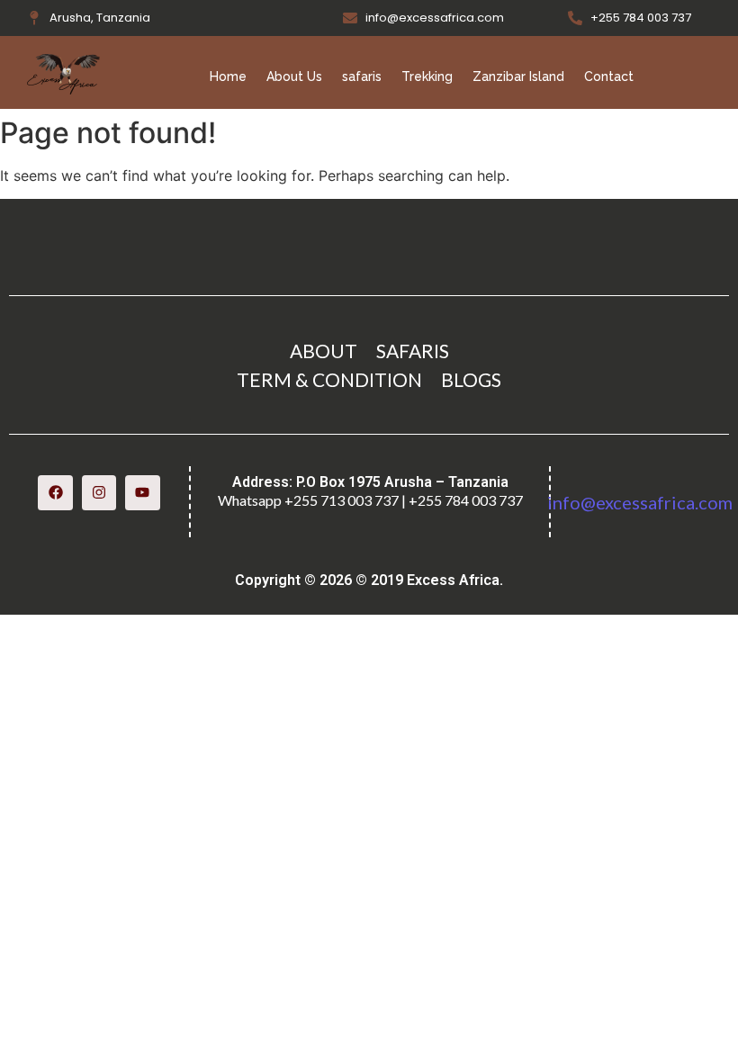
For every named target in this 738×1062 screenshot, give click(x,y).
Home (228, 76)
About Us (294, 76)
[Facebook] (55, 492)
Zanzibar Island (518, 76)
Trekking (427, 76)
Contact (609, 76)
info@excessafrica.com (640, 502)
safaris (362, 76)
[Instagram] (99, 492)
